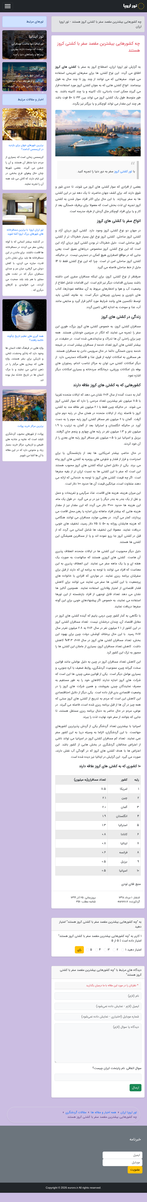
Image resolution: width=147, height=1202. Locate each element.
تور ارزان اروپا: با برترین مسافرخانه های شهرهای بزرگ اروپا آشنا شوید (25, 232)
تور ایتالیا (36, 37)
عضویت (135, 1169)
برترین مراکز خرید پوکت (30, 426)
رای (79, 949)
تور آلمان (36, 68)
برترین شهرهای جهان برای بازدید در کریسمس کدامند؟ (25, 147)
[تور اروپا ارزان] (133, 6)
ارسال (135, 1087)
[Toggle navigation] (7, 6)
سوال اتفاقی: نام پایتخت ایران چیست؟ (116, 1068)
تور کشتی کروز (123, 171)
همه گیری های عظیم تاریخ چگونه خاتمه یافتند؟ (25, 338)
